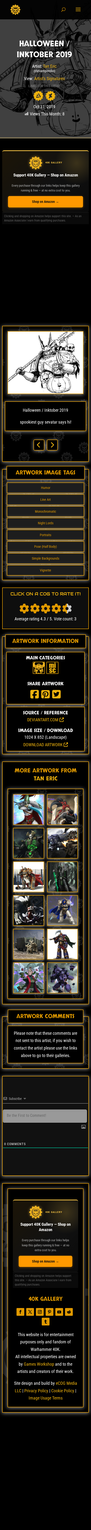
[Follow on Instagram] (40, 1312)
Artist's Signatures (49, 78)
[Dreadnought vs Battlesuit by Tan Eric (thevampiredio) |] (62, 856)
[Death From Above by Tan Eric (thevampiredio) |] (28, 923)
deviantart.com (43, 719)
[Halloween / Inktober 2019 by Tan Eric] (45, 392)
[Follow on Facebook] (20, 1312)
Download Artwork (43, 744)
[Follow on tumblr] (46, 1321)
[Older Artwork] (52, 445)
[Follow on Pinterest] (49, 1312)
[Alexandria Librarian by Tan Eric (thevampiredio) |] (62, 923)
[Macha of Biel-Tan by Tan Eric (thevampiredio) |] (28, 991)
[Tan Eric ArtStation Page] (38, 96)
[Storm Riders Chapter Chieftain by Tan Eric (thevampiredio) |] (62, 957)
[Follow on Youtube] (59, 1312)
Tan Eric (50, 66)
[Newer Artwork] (38, 445)
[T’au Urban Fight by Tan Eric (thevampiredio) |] (28, 957)
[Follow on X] (30, 1312)
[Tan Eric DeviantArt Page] (50, 96)
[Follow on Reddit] (69, 1312)
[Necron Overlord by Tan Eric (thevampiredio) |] (28, 856)
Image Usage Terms (46, 1398)
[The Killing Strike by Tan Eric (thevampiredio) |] (62, 822)
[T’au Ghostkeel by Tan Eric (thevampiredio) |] (62, 991)
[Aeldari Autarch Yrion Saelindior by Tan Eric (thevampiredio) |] (28, 822)
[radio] (24, 609)
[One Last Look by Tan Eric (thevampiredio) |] (28, 890)
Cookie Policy (62, 1390)
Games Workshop (39, 1364)
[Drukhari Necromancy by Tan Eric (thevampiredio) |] (62, 890)
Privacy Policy (36, 1390)
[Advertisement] (45, 276)
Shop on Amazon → (45, 202)
